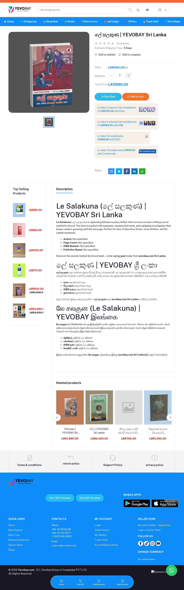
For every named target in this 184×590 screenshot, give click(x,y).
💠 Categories (28, 21)
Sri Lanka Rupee (146, 559)
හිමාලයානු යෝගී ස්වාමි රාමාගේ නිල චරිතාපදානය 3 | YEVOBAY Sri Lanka (128, 431)
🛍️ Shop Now (50, 21)
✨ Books (69, 21)
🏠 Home (9, 21)
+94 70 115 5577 (61, 533)
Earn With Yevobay (60, 497)
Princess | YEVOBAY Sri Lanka (70, 431)
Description (64, 189)
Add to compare (131, 54)
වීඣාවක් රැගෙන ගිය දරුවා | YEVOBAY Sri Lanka (158, 431)
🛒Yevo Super (173, 21)
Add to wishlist (107, 54)
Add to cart (137, 96)
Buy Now (109, 96)
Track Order (101, 540)
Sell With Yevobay (89, 497)
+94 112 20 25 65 (61, 529)
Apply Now (164, 525)
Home (11, 525)
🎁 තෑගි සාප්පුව (111, 21)
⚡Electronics (89, 21)
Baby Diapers (15, 530)
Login (98, 525)
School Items (15, 545)
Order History (102, 530)
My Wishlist (101, 535)
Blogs (11, 549)
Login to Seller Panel (149, 530)
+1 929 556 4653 (62, 536)
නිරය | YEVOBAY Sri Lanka (99, 431)
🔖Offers (130, 21)
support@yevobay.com (64, 545)
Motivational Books (18, 540)
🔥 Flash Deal (150, 21)
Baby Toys (14, 535)
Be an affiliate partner (106, 545)
